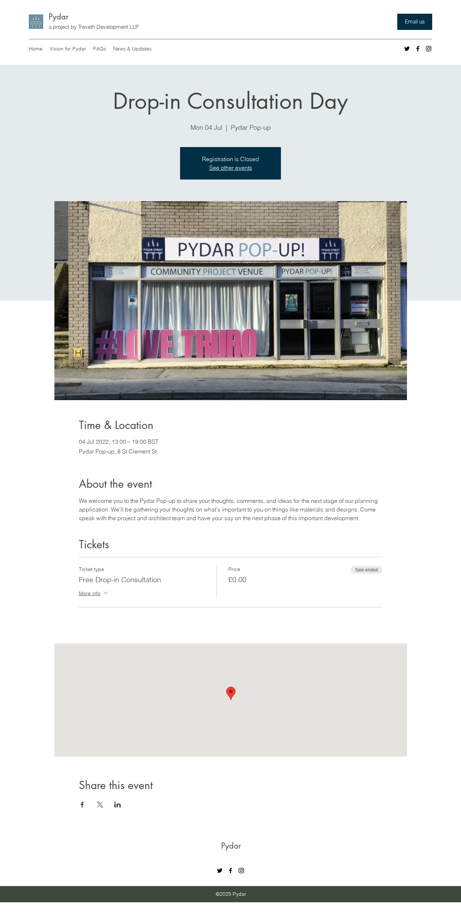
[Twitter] (407, 48)
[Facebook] (417, 48)
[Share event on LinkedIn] (117, 804)
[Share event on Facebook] (82, 804)
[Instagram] (428, 48)
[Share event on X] (100, 804)
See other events (230, 167)
